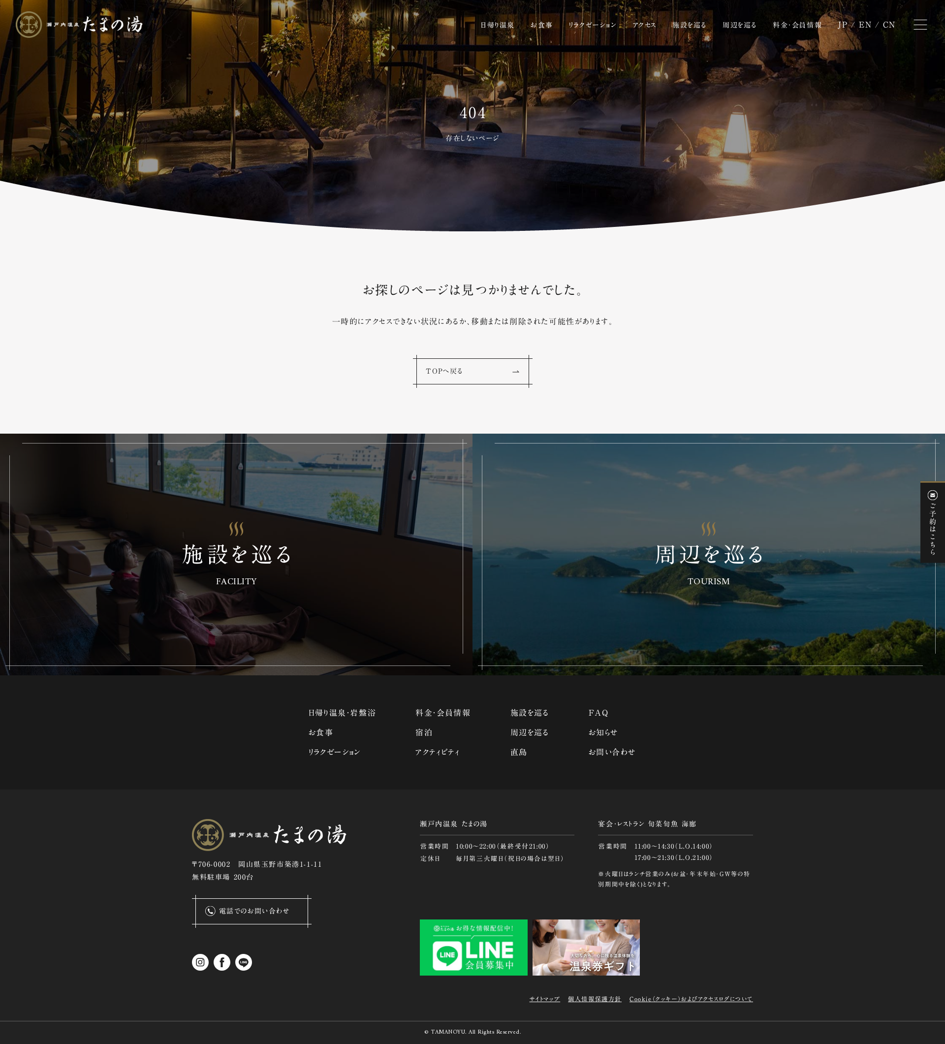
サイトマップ (545, 999)
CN (889, 25)
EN (865, 25)
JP (843, 25)
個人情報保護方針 (595, 999)
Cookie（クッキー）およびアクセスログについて (691, 999)
